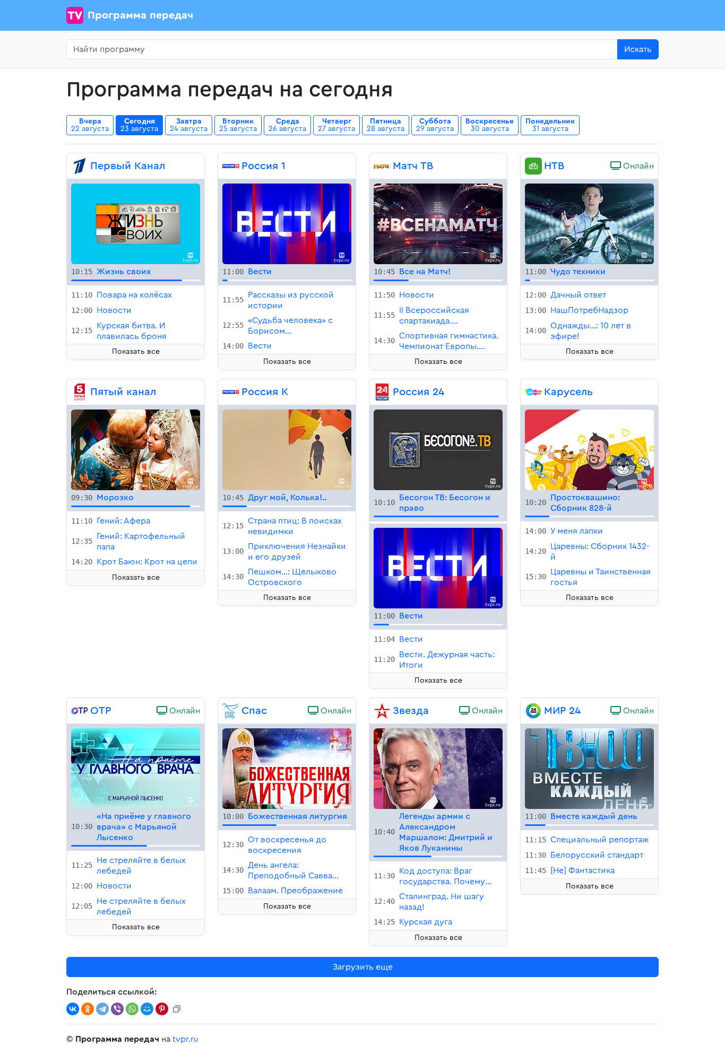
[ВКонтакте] (72, 1009)
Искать (638, 49)
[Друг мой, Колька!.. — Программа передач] (286, 449)
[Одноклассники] (87, 1009)
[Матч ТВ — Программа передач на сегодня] (382, 166)
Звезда (411, 710)
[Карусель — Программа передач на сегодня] (533, 392)
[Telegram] (102, 1009)
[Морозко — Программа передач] (135, 449)
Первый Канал (127, 166)
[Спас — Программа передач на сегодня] (230, 710)
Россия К (264, 392)
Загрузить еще (363, 967)
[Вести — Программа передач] (286, 223)
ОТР (100, 710)
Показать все (136, 351)
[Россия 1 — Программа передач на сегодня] (230, 166)
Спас (254, 710)
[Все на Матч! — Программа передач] (438, 223)
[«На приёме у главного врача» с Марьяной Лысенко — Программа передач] (135, 767)
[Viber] (117, 1009)
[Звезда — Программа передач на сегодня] (382, 710)
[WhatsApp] (132, 1009)
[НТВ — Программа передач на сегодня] (533, 166)
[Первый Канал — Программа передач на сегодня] (79, 166)
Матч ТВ (413, 166)
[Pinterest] (162, 1009)
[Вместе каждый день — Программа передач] (589, 767)
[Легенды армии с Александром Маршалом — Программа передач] (438, 767)
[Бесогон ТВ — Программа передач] (438, 449)
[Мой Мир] (147, 1009)
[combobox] (342, 49)
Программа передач (140, 15)
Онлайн (637, 166)
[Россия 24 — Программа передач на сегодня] (382, 392)
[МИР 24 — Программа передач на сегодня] (533, 710)
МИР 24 (562, 710)
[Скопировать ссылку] (176, 1009)
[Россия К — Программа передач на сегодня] (230, 392)
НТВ (554, 166)
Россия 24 (418, 392)
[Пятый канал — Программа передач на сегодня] (79, 392)
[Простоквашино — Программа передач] (589, 449)
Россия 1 (263, 166)
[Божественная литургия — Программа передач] (286, 767)
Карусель (568, 392)
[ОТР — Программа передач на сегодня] (79, 710)
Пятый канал (123, 392)
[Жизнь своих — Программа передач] (135, 223)
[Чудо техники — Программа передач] (589, 223)
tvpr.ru (185, 1039)
